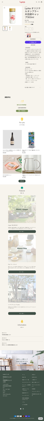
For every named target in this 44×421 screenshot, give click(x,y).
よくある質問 (24, 404)
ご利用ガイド (34, 379)
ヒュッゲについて (25, 395)
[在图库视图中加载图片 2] (10, 28)
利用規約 (33, 388)
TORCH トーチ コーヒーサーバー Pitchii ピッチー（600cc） (31, 175)
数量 (25, 26)
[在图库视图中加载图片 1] (5, 28)
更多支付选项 (33, 44)
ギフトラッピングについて (36, 385)
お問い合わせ (34, 377)
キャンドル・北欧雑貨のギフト (26, 385)
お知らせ (33, 374)
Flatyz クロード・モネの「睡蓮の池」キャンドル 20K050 (31, 151)
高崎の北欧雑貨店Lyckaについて (25, 399)
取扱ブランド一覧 (25, 379)
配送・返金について (35, 382)
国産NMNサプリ (25, 392)
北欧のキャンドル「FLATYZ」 (25, 389)
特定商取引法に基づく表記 (36, 395)
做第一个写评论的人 (22, 110)
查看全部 (22, 181)
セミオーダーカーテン (26, 382)
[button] (2, 2)
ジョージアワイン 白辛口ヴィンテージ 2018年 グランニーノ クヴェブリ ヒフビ (12, 151)
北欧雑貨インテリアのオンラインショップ (19, 418)
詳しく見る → (22, 231)
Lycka (27, 418)
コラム (23, 402)
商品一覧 (24, 377)
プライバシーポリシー (36, 391)
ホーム (23, 374)
